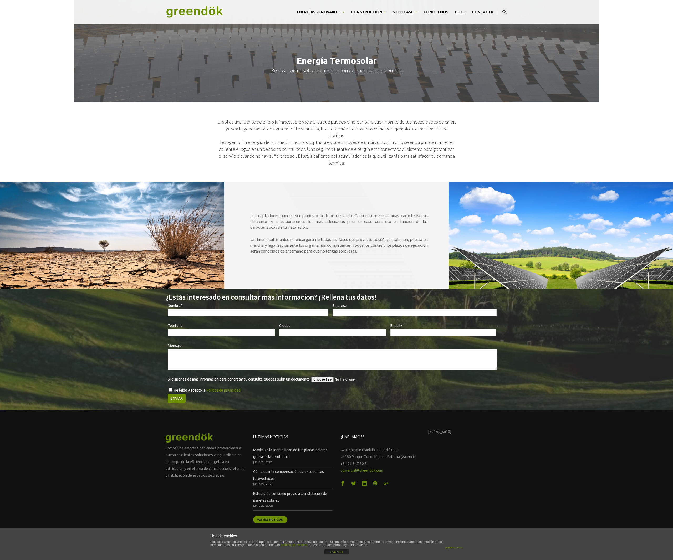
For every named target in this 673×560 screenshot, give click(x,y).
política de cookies (294, 545)
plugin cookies (454, 547)
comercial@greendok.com (361, 470)
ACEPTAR (336, 551)
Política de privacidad (223, 390)
